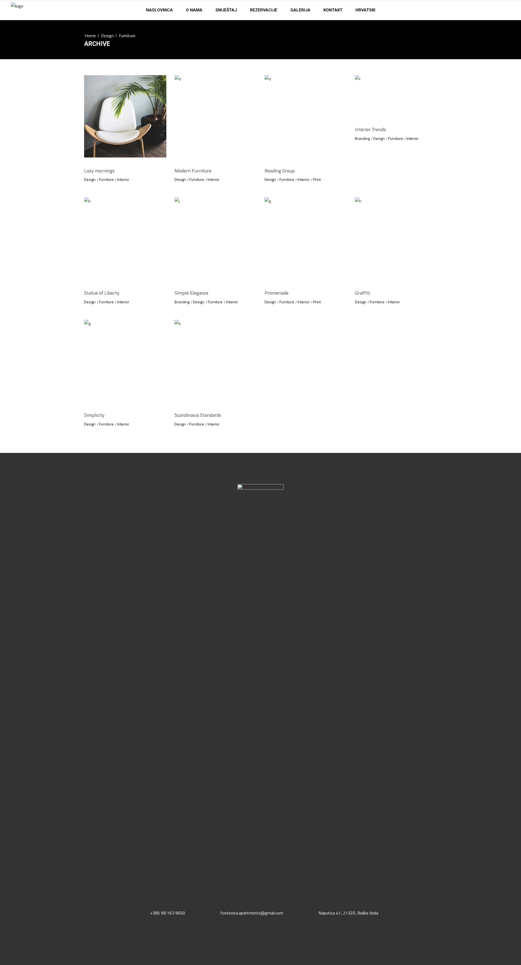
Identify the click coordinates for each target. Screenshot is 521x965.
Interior (123, 179)
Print (317, 179)
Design (107, 35)
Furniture (106, 179)
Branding (362, 138)
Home (90, 35)
